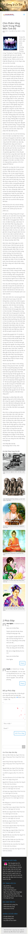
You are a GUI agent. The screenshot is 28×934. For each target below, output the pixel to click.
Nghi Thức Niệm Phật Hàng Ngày (13, 892)
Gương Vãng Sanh (9, 918)
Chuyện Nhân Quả (9, 916)
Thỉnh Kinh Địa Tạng (9, 906)
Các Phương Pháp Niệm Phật (12, 894)
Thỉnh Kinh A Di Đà (9, 908)
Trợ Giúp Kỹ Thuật (9, 898)
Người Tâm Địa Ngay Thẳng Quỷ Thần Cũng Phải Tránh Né (14, 757)
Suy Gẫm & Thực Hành (14, 31)
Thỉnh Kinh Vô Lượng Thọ (11, 904)
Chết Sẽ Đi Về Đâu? (9, 888)
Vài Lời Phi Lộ (7, 886)
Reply (22, 663)
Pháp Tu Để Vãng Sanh (10, 890)
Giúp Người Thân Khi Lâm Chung (13, 896)
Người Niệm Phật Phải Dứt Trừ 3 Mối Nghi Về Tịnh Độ (13, 798)
